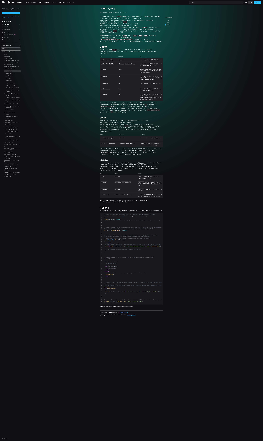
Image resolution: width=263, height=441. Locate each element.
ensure (123, 306)
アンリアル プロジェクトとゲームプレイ (12, 137)
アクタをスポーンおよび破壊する (12, 140)
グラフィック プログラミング (11, 127)
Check (168, 20)
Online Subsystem (9, 142)
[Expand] (3, 54)
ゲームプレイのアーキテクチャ (11, 122)
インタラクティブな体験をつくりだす (12, 145)
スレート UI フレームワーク (11, 129)
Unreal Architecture (10, 112)
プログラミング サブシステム (11, 131)
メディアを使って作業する (10, 154)
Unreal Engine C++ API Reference (12, 172)
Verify (168, 22)
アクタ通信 (7, 114)
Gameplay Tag (8, 133)
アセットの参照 (9, 80)
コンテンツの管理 (8, 58)
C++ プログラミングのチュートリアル (13, 94)
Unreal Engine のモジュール (12, 103)
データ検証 (8, 78)
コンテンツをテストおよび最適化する (12, 161)
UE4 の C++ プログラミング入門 (13, 97)
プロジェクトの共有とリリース (11, 164)
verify (127, 306)
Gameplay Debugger (10, 124)
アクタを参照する (9, 109)
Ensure (168, 24)
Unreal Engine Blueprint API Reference (10, 169)
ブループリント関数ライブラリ (12, 87)
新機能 (5, 54)
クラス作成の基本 (9, 120)
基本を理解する (7, 56)
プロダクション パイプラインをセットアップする (12, 157)
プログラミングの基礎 (10, 85)
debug (114, 306)
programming (109, 306)
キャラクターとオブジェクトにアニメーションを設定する (12, 149)
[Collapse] (3, 66)
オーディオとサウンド (9, 152)
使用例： (168, 26)
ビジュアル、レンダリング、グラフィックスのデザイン (12, 63)
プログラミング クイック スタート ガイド (13, 90)
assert (118, 306)
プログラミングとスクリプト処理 (11, 66)
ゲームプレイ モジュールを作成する (13, 100)
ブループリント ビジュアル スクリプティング (12, 117)
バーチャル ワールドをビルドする (11, 60)
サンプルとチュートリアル (10, 166)
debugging (102, 306)
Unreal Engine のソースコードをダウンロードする (13, 106)
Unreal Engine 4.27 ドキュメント (9, 51)
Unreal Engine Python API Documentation (10, 175)
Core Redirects (9, 75)
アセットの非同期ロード (11, 73)
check (131, 306)
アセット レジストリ (10, 83)
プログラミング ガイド (10, 68)
